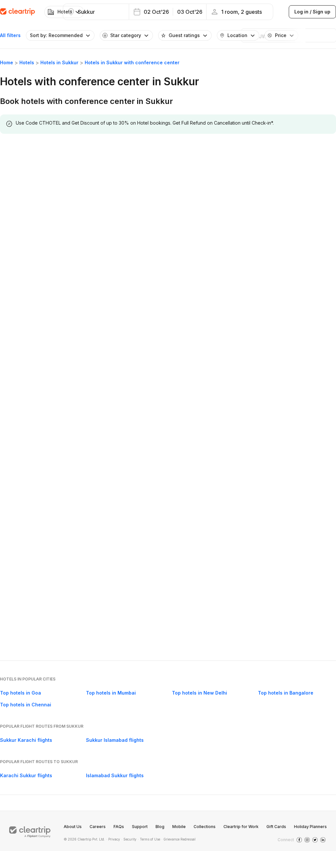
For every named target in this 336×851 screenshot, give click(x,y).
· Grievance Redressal (178, 839)
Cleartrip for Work (241, 826)
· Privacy (113, 839)
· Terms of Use (149, 839)
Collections (205, 826)
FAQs (119, 826)
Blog (160, 826)
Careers (98, 826)
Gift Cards (276, 826)
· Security (128, 839)
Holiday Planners (310, 826)
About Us (73, 826)
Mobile (179, 826)
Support (140, 826)
